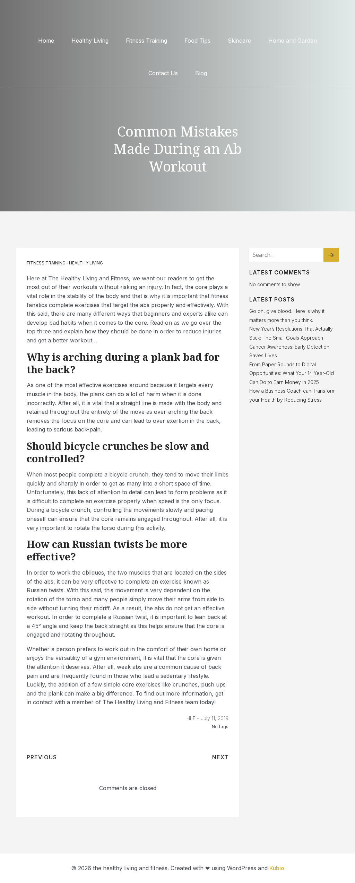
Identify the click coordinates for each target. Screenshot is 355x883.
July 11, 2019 (214, 718)
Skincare (239, 40)
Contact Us (163, 73)
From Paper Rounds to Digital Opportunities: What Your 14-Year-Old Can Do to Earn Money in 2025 (291, 373)
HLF (191, 718)
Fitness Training (146, 40)
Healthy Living (90, 40)
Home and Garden (292, 40)
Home (46, 40)
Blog (201, 73)
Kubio (276, 868)
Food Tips (197, 40)
